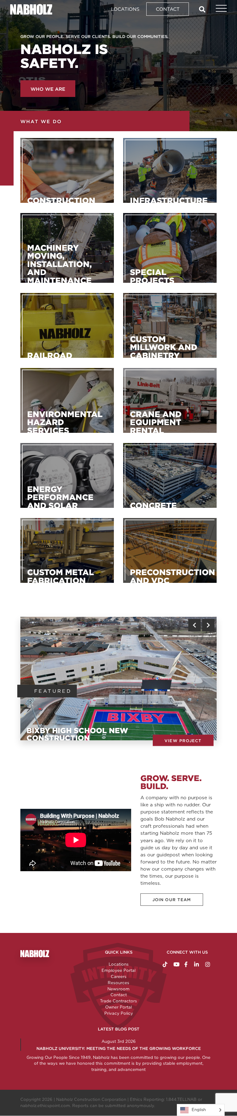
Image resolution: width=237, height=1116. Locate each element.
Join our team (171, 899)
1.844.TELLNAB (181, 1099)
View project (183, 740)
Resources (118, 982)
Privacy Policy (118, 1013)
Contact (168, 9)
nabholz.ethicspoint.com (45, 1105)
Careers (119, 976)
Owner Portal (118, 1007)
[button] (194, 625)
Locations (125, 9)
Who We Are (48, 89)
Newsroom (118, 988)
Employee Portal (118, 970)
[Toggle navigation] (218, 9)
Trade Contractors (118, 1000)
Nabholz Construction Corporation (91, 1099)
